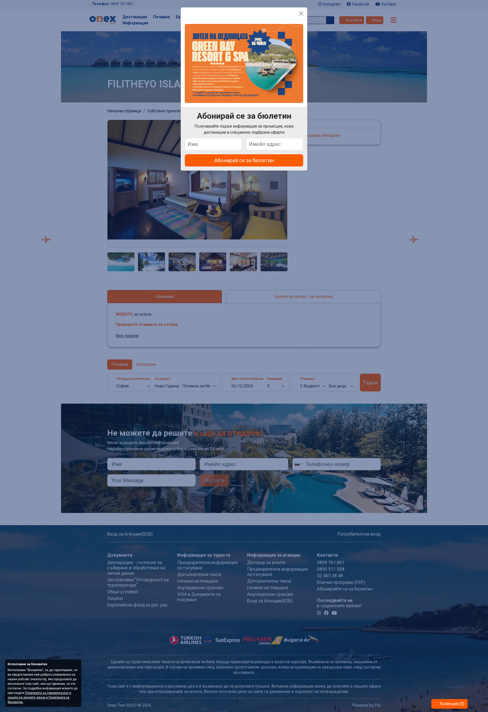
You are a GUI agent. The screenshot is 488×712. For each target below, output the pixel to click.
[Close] (301, 13)
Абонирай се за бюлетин (244, 160)
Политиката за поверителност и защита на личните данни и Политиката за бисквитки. (39, 697)
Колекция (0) (451, 703)
